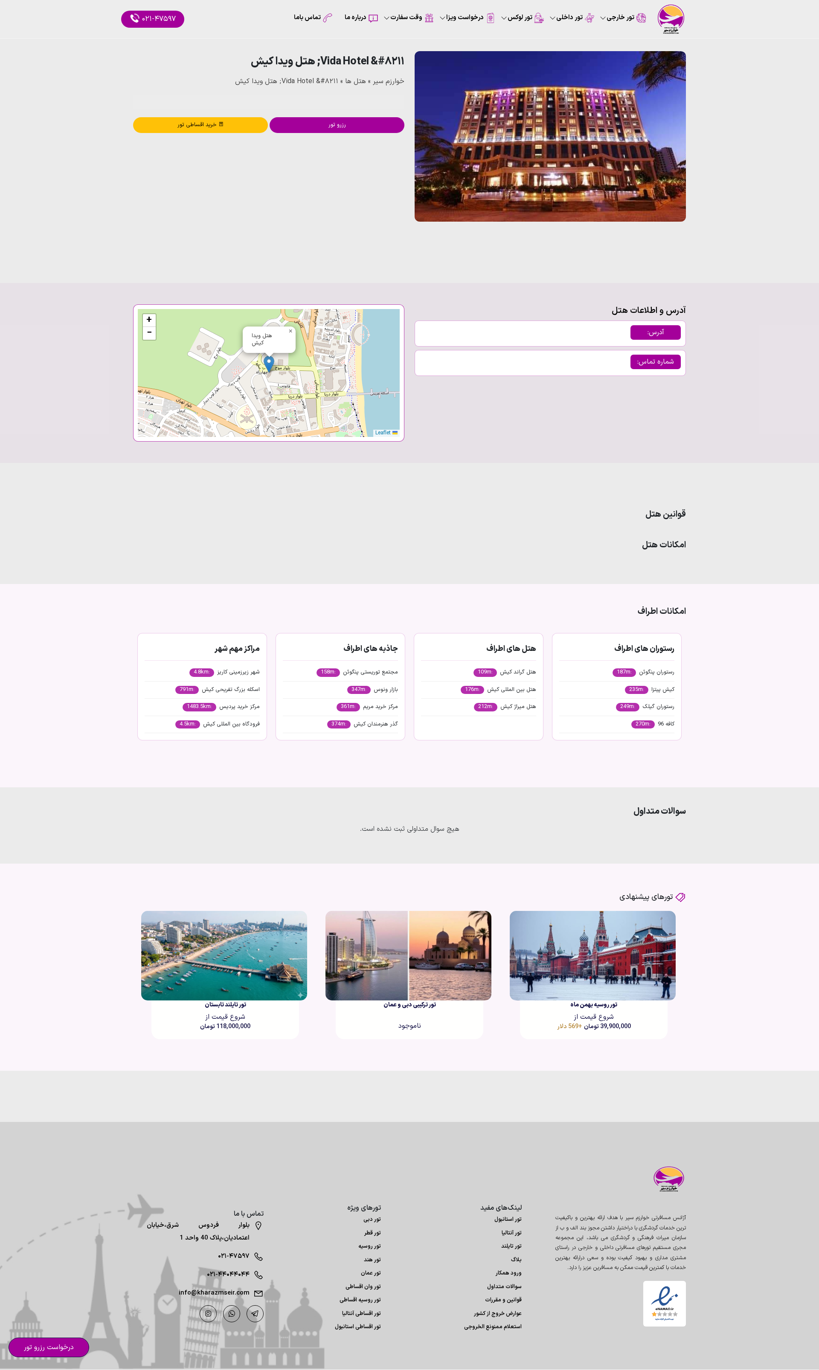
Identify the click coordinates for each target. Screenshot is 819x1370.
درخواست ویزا (465, 18)
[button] (656, 244)
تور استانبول (508, 1219)
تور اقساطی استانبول (358, 1327)
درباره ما (355, 18)
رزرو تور (337, 125)
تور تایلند (511, 1246)
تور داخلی (569, 18)
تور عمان (371, 1273)
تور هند (372, 1260)
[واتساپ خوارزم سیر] (231, 1313)
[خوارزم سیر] (664, 1179)
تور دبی (372, 1219)
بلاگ (516, 1260)
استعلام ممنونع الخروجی (493, 1327)
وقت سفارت (406, 18)
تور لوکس (520, 18)
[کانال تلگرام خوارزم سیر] (255, 1313)
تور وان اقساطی (363, 1287)
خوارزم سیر (388, 81)
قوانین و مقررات (503, 1300)
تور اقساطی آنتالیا (361, 1313)
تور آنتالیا (512, 1233)
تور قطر (372, 1233)
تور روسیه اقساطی (360, 1300)
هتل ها (355, 81)
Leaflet (383, 433)
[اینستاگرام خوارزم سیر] (208, 1313)
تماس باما (307, 18)
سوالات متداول (504, 1287)
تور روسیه (369, 1246)
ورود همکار (509, 1273)
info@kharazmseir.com (214, 1293)
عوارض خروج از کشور (498, 1313)
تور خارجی (620, 18)
